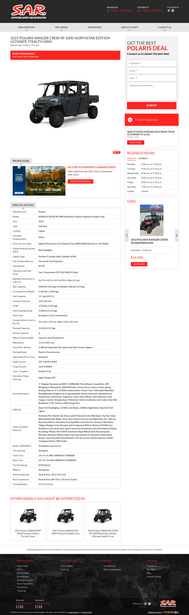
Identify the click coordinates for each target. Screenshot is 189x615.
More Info (139, 264)
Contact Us (152, 566)
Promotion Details (80, 181)
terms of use (87, 612)
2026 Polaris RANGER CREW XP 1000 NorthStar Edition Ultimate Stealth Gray (103, 533)
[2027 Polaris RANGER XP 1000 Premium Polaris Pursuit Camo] (28, 515)
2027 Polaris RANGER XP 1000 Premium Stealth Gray (65, 532)
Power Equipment (25, 583)
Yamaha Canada (154, 576)
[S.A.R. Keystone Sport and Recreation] (28, 11)
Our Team (151, 569)
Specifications (23, 205)
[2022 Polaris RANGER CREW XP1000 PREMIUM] (152, 220)
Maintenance (109, 566)
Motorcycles (22, 566)
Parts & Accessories (112, 569)
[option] (152, 235)
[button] (127, 235)
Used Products (68, 561)
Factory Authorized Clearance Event (92, 167)
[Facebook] (168, 10)
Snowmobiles (23, 576)
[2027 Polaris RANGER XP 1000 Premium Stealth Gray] (65, 515)
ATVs (19, 569)
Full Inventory (66, 566)
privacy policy (73, 612)
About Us (152, 561)
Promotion (21, 161)
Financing (21, 591)
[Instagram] (172, 10)
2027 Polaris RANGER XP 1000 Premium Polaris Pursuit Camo (28, 533)
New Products (25, 561)
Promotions (22, 587)
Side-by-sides (23, 573)
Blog (149, 573)
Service (108, 561)
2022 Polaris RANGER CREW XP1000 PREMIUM (149, 241)
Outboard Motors (25, 580)
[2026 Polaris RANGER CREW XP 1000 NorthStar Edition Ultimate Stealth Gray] (103, 515)
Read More (135, 142)
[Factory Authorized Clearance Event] (39, 181)
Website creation (154, 612)
